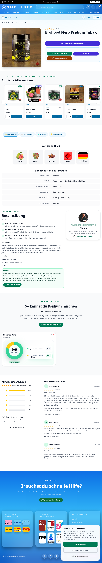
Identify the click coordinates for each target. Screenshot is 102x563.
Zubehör (45, 12)
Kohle (35, 12)
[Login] (88, 7)
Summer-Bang (9, 335)
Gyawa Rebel (71, 109)
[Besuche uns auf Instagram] (44, 556)
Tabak (26, 12)
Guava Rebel (30, 109)
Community (94, 12)
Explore (96, 17)
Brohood (20, 23)
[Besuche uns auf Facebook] (50, 556)
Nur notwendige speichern (81, 550)
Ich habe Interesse (13, 285)
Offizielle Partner (78, 522)
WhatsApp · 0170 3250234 (83, 236)
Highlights (65, 12)
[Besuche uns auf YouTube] (56, 556)
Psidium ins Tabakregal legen (51, 325)
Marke (13, 23)
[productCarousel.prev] (4, 102)
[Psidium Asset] (21, 47)
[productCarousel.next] (98, 102)
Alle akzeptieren (80, 544)
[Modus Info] (83, 17)
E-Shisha (16, 12)
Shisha (6, 12)
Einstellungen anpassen (80, 556)
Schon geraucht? (61, 58)
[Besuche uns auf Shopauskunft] (59, 538)
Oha (7, 109)
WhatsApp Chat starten (52, 500)
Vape (55, 12)
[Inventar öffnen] (93, 7)
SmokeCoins (79, 12)
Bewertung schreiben (17, 427)
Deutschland (95, 2)
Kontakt (74, 519)
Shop (89, 17)
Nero (26, 23)
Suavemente (91, 109)
